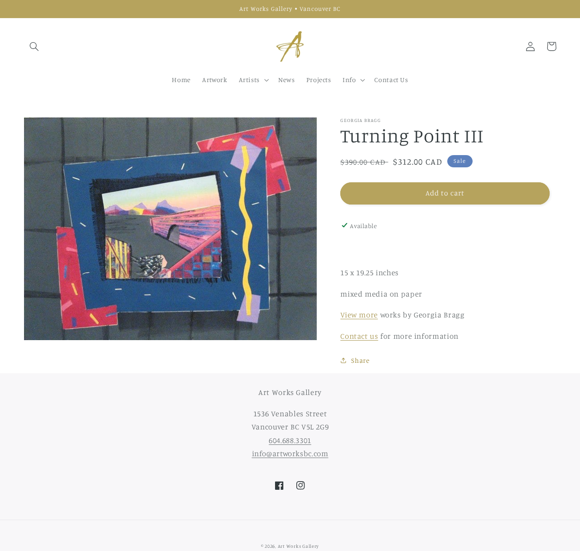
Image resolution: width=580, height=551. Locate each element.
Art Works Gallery (298, 546)
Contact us (359, 335)
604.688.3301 (290, 440)
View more (359, 314)
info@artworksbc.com (290, 453)
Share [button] (360, 360)
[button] (34, 46)
